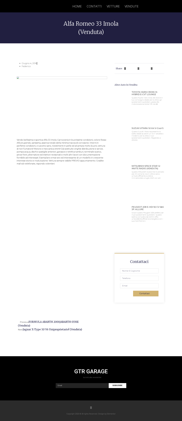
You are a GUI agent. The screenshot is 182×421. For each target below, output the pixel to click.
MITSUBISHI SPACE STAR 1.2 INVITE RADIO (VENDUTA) (146, 167)
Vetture (113, 6)
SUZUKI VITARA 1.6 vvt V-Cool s (147, 128)
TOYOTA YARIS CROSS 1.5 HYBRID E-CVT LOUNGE (144, 93)
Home (77, 6)
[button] (159, 6)
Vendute (132, 6)
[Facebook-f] (91, 408)
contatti (94, 6)
